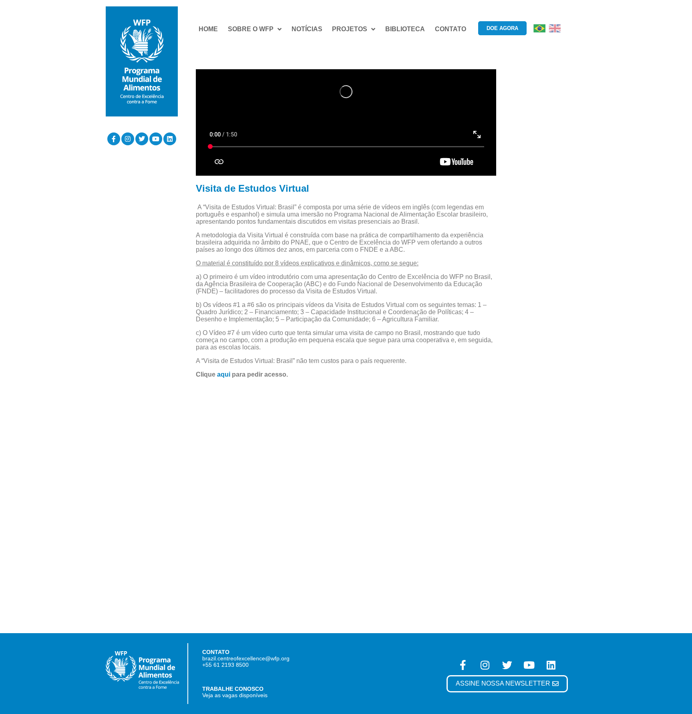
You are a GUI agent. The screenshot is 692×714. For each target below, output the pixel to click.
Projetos (349, 29)
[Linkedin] (169, 138)
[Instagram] (127, 138)
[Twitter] (141, 138)
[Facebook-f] (113, 138)
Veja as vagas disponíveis (235, 695)
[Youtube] (155, 138)
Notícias (307, 29)
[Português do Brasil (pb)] (539, 28)
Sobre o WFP (251, 29)
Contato (450, 29)
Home (208, 29)
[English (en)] (555, 28)
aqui (223, 374)
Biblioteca (405, 29)
